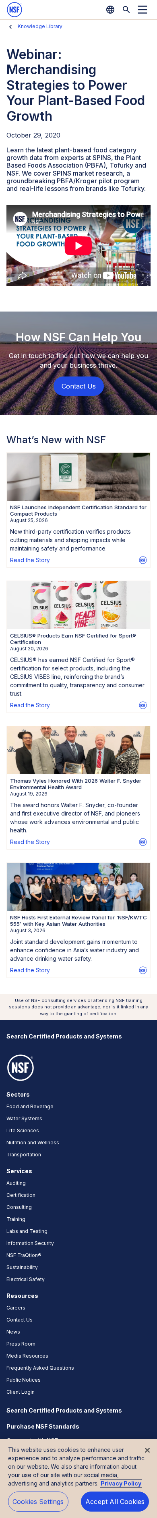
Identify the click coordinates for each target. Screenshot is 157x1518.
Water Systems (24, 1118)
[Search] (126, 9)
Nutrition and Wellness (32, 1143)
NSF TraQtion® (23, 1255)
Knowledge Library (40, 26)
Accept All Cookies (115, 1502)
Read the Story (30, 560)
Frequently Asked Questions (40, 1368)
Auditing (16, 1183)
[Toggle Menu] (142, 9)
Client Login (20, 1392)
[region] (78, 1478)
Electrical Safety (25, 1279)
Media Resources (27, 1356)
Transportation (23, 1155)
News (13, 1332)
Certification (20, 1195)
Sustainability (22, 1267)
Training (15, 1219)
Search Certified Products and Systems (64, 1036)
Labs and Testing (27, 1231)
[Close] (147, 1450)
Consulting (19, 1207)
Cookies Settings (38, 1502)
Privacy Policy (121, 1483)
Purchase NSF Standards (42, 1426)
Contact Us (19, 1320)
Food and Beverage (30, 1106)
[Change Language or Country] (110, 9)
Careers (15, 1308)
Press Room (20, 1344)
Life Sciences (22, 1130)
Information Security (30, 1243)
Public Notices (23, 1380)
